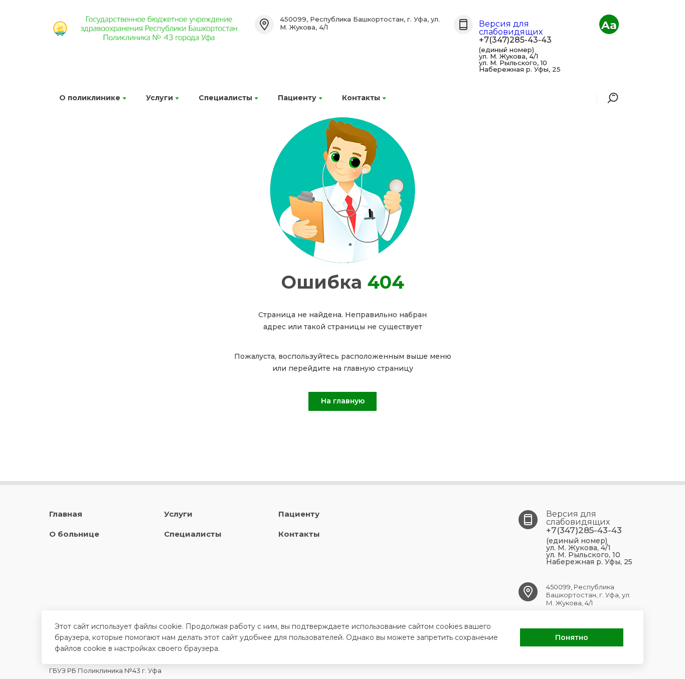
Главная (65, 514)
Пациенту (297, 97)
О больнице (74, 534)
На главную (343, 400)
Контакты (361, 97)
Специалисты (225, 97)
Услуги (159, 97)
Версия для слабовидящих (511, 28)
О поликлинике (89, 97)
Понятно (571, 637)
